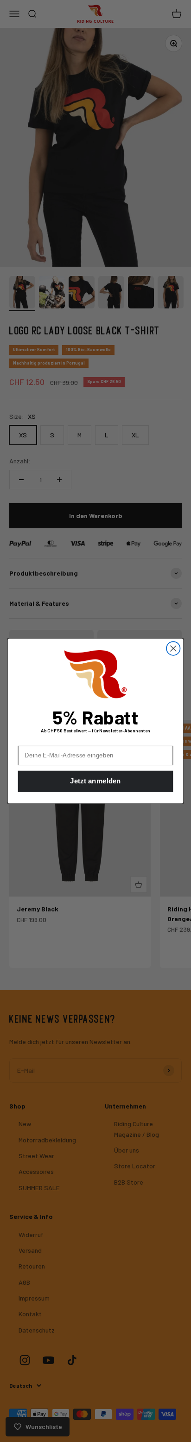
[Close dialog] (173, 648)
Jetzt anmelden (95, 781)
